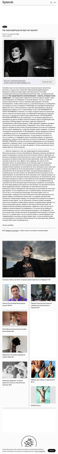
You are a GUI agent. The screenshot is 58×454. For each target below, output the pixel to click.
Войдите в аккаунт (12, 231)
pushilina (10, 225)
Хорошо (51, 450)
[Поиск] (51, 2)
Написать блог (47, 82)
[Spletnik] (7, 2)
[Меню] (55, 2)
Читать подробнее (39, 451)
